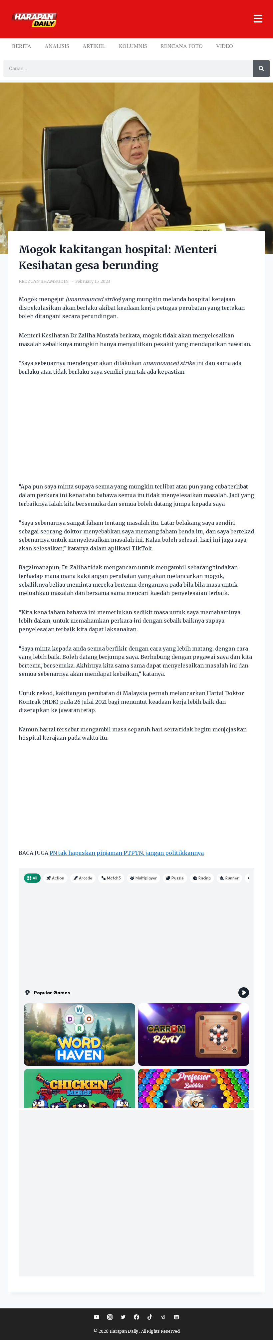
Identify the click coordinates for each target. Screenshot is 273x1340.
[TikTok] (149, 1317)
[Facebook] (136, 1317)
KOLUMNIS (133, 45)
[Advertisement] (136, 433)
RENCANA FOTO (181, 45)
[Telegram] (163, 1317)
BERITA (21, 45)
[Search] (261, 68)
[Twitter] (123, 1317)
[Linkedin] (176, 1317)
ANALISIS (57, 45)
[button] (162, 19)
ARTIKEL (94, 45)
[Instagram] (110, 1317)
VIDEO (224, 45)
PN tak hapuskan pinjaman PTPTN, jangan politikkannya (127, 853)
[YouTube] (96, 1317)
